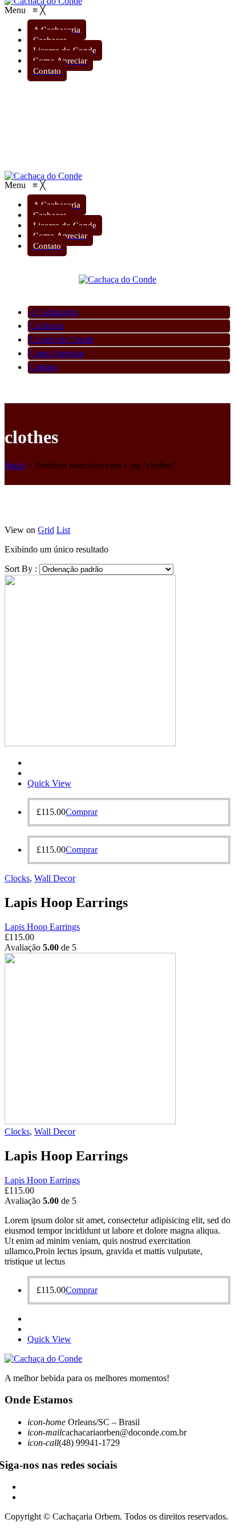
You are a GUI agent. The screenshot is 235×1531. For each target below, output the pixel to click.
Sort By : (21, 569)
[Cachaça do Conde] (43, 176)
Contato (43, 367)
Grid (46, 530)
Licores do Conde (61, 339)
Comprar (82, 812)
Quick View (49, 783)
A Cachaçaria (53, 312)
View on (20, 530)
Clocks (17, 878)
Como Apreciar (56, 353)
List (63, 530)
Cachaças (46, 326)
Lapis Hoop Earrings (42, 927)
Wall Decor (54, 878)
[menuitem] (47, 70)
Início (15, 465)
